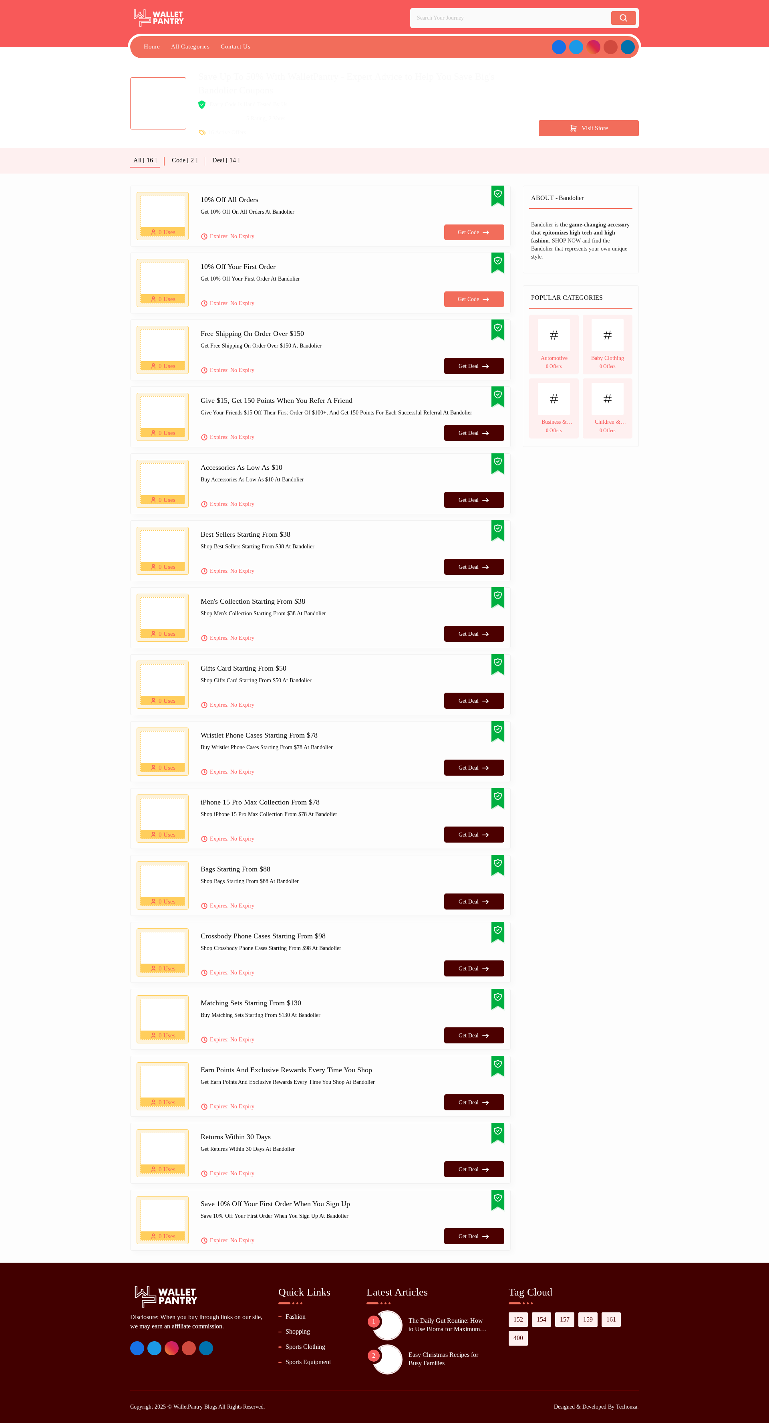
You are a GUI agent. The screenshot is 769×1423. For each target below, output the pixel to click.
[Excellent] (228, 118)
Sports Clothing (305, 1346)
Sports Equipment (308, 1361)
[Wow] (237, 118)
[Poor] (201, 118)
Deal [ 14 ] (226, 160)
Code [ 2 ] (184, 160)
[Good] (219, 118)
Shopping (298, 1331)
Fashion (296, 1316)
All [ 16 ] (145, 160)
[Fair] (210, 118)
